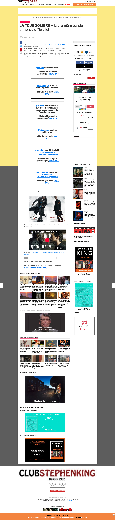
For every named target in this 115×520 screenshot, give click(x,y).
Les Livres (41, 5)
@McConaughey (43, 86)
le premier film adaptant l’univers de (51, 45)
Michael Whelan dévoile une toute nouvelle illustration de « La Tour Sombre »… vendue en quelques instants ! (51, 303)
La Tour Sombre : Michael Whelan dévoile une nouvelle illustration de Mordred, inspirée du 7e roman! (38, 303)
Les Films (48, 5)
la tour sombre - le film (34, 258)
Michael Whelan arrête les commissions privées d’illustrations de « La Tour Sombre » (25, 287)
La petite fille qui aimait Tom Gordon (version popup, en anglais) (63, 365)
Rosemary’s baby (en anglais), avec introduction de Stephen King (38, 366)
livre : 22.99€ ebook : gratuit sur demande (84, 308)
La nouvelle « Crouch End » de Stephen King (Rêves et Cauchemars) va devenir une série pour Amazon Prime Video (89, 183)
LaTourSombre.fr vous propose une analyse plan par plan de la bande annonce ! (45, 253)
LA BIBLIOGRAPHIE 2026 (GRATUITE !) (85, 5)
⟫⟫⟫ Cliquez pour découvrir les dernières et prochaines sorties (83, 236)
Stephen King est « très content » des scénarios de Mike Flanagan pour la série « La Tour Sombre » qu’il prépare (51, 287)
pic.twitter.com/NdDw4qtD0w (47, 154)
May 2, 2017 (54, 74)
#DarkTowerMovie (48, 152)
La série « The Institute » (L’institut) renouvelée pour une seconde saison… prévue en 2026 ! (89, 171)
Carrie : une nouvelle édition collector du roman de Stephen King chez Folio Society (89, 215)
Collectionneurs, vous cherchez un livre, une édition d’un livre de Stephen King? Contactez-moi (37, 351)
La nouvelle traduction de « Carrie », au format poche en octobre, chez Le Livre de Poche (89, 204)
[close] (113, 514)
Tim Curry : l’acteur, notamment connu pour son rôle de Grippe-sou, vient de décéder (89, 193)
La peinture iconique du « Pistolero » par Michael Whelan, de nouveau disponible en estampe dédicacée (25, 303)
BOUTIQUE (67, 5)
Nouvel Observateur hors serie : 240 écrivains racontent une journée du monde (51, 350)
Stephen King (32, 5)
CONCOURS (61, 5)
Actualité (24, 5)
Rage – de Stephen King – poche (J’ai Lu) (51, 364)
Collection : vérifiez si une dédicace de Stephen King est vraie (25, 350)
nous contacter (69, 500)
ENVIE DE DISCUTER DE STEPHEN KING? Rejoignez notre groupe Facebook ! (43, 268)
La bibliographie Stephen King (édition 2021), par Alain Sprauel (64, 350)
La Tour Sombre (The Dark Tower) (48, 258)
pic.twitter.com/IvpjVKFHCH (47, 176)
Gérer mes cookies (57, 512)
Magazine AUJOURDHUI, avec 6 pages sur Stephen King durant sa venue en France (25, 366)
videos (58, 258)
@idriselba (40, 68)
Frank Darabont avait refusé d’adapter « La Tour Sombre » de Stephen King (63, 287)
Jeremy (25, 37)
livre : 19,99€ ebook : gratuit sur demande (84, 274)
